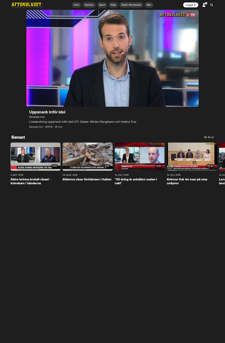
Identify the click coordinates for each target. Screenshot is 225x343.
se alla (209, 137)
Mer (149, 4)
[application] (112, 58)
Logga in (191, 5)
